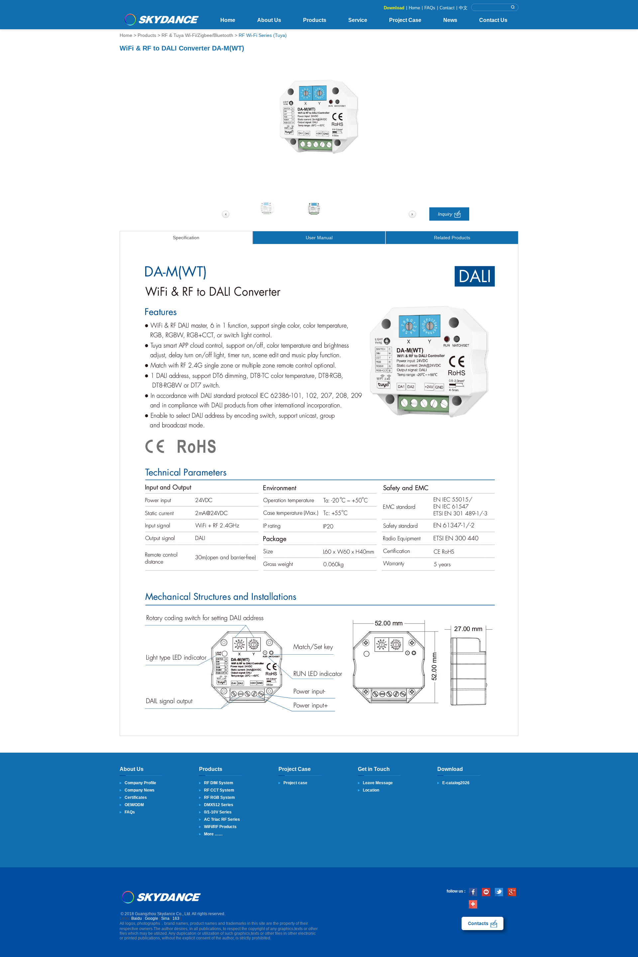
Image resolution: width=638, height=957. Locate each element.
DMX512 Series (218, 804)
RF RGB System (219, 797)
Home (414, 7)
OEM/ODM (134, 804)
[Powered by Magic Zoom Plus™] (319, 117)
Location (371, 790)
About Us (269, 20)
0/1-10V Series (218, 812)
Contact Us (493, 20)
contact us (482, 923)
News (450, 20)
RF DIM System (218, 783)
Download (394, 7)
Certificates (136, 797)
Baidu (136, 918)
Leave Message (378, 783)
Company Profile (140, 783)
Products (314, 20)
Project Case (405, 20)
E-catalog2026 (456, 783)
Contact (447, 7)
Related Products (452, 237)
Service (357, 20)
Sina (165, 918)
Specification (186, 237)
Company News (140, 790)
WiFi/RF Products (220, 826)
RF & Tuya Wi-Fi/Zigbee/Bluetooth (197, 35)
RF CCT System (219, 790)
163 (175, 918)
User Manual (319, 237)
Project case (295, 783)
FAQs (429, 7)
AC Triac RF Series (222, 819)
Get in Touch (374, 769)
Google (151, 918)
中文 (463, 7)
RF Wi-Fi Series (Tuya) (263, 35)
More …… (213, 834)
